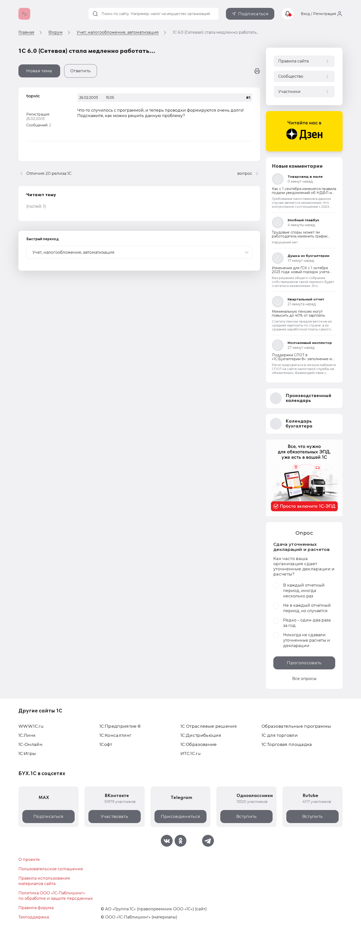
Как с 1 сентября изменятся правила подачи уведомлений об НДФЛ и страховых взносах (304, 193)
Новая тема (39, 70)
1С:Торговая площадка (287, 744)
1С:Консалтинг (115, 735)
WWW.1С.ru (30, 726)
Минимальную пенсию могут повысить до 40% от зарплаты (298, 313)
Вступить (246, 816)
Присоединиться (180, 816)
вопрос (244, 173)
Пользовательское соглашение (50, 869)
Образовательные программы (296, 726)
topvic (33, 95)
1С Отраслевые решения (208, 726)
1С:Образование (198, 744)
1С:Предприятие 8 (119, 726)
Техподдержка (33, 917)
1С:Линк (27, 735)
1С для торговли (280, 735)
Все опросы (304, 678)
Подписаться (253, 13)
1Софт (105, 744)
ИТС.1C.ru (190, 753)
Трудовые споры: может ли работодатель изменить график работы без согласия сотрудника (301, 236)
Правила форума (36, 907)
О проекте (29, 859)
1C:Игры (27, 753)
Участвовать (114, 816)
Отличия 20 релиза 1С (48, 173)
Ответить (80, 70)
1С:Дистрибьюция (200, 735)
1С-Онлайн (30, 744)
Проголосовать (304, 662)
